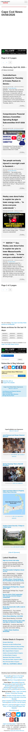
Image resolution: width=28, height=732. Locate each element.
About (11, 710)
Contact (16, 710)
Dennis (23, 684)
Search (20, 359)
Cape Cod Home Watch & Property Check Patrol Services (13, 491)
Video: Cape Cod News (19, 691)
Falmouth (14, 686)
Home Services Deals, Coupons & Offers (12, 659)
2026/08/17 (12, 335)
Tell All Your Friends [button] (8, 355)
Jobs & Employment (8, 700)
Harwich (20, 686)
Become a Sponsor (8, 704)
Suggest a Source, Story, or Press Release (14, 705)
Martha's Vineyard (13, 680)
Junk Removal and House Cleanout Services (13, 435)
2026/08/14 (12, 337)
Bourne (11, 684)
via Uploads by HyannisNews (14, 212)
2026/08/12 (5, 340)
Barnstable (15, 682)
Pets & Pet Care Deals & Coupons (11, 661)
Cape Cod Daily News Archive (10, 344)
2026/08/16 (19, 335)
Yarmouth (22, 689)
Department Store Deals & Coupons (11, 657)
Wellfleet (16, 689)
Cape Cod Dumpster (7, 392)
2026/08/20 (12, 333)
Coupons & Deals (17, 677)
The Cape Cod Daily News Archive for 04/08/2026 (13, 323)
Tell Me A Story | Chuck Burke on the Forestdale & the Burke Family (13, 579)
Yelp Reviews (18, 693)
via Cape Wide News (12, 88)
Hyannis (21, 682)
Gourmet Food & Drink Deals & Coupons (13, 648)
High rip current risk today (11, 560)
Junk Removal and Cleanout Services (12, 391)
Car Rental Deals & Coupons (10, 655)
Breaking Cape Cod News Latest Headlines (14, 673)
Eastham (7, 686)
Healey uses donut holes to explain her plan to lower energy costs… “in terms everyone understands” (13, 202)
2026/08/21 (5, 333)
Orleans (13, 687)
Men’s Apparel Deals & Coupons (11, 651)
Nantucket (22, 680)
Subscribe (22, 375)
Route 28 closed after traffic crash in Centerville (14, 607)
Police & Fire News (18, 676)
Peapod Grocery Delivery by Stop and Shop (13, 646)
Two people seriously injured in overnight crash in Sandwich (14, 163)
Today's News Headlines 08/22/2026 (11, 630)
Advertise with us (8, 381)
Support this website (9, 382)
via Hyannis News (11, 261)
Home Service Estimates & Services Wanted (15, 698)
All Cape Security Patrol (8, 395)
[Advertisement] (14, 34)
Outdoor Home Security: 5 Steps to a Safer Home (13, 526)
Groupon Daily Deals (8, 642)
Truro (11, 689)
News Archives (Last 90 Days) (16, 702)
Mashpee (6, 687)
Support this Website (18, 707)
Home (6, 676)
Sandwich (6, 689)
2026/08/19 (19, 333)
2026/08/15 (5, 337)
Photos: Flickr (10, 693)
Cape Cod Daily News (9, 724)
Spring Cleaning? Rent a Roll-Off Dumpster (13, 464)
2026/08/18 (5, 335)
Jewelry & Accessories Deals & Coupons (13, 653)
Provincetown (20, 687)
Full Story (22, 105)
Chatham (17, 684)
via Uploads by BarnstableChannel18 (15, 129)
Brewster (5, 684)
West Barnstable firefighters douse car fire (13, 570)
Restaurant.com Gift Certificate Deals (12, 644)
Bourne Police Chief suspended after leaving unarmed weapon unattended (12, 595)
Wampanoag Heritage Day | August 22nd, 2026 (13, 587)
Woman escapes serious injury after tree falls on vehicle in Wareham (14, 621)
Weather (8, 677)
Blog (10, 676)
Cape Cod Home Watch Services (10, 394)
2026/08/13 (19, 337)
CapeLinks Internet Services (17, 730)
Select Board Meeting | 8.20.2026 (13, 616)
